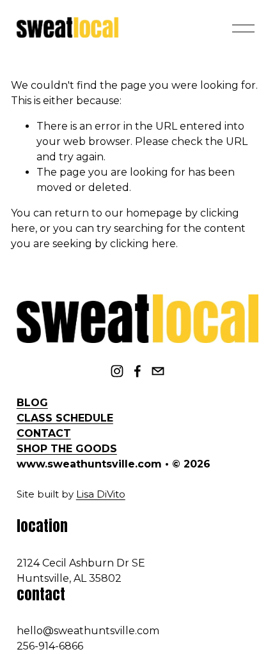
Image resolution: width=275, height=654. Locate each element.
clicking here (143, 244)
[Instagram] (117, 371)
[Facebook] (137, 371)
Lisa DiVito (100, 494)
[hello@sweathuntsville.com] (158, 371)
